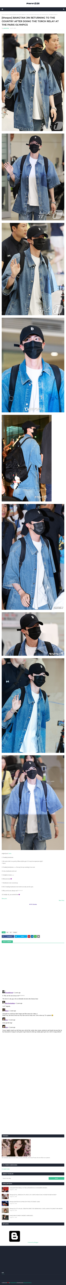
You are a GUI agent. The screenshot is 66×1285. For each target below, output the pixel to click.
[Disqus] (33, 1011)
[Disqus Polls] (33, 966)
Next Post (61, 900)
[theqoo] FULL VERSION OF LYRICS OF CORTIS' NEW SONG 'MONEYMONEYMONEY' (33, 1194)
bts (7, 932)
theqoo (7, 14)
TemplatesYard (13, 1282)
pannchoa (6, 28)
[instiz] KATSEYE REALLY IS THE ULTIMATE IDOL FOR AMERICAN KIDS (28, 1187)
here (10, 853)
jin (10, 932)
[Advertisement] (33, 917)
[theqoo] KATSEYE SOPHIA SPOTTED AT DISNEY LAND (25, 1201)
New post (4, 898)
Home (3, 14)
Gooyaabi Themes (27, 1282)
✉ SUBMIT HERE (6, 1169)
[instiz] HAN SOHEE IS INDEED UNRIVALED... (22, 1215)
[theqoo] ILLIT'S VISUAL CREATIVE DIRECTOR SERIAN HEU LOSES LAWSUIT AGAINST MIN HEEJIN (36, 1208)
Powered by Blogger (33, 1242)
